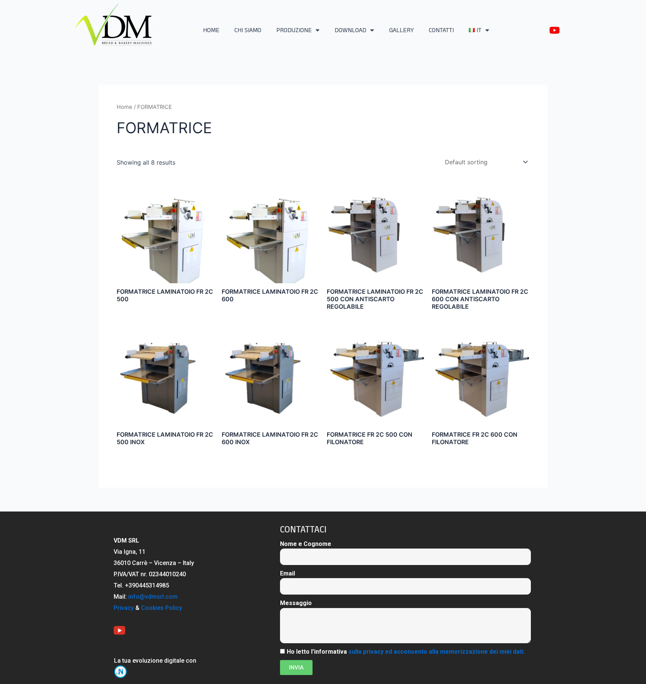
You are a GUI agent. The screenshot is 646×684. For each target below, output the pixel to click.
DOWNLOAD (350, 30)
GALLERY (401, 30)
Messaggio (296, 603)
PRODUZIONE (294, 30)
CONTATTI (441, 30)
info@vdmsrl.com (153, 596)
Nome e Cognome (305, 543)
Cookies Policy (161, 607)
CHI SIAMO (247, 30)
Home (124, 107)
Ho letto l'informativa (406, 651)
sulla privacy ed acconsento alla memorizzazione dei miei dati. (436, 651)
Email (287, 573)
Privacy (124, 607)
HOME (211, 30)
